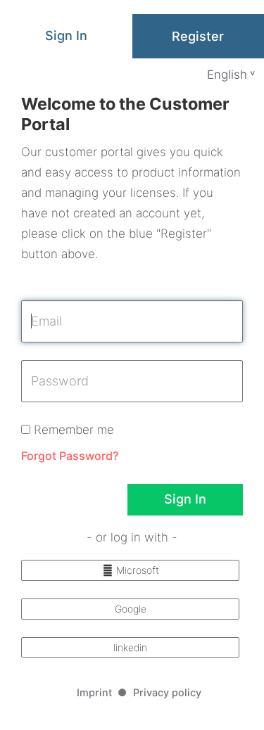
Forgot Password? (69, 456)
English (227, 75)
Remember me (72, 430)
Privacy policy (167, 692)
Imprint (94, 692)
